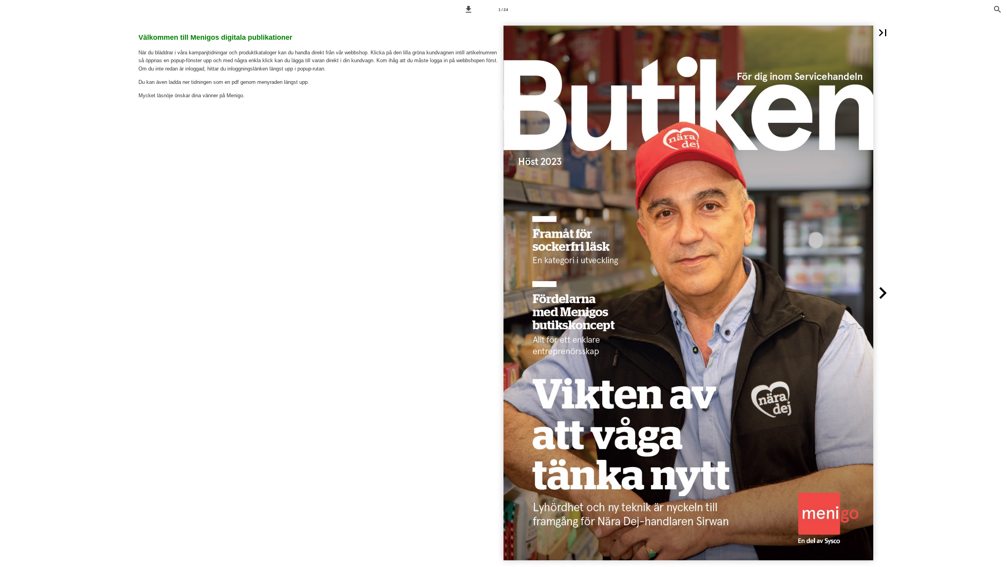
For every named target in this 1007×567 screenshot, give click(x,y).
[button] (468, 9)
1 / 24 (503, 9)
